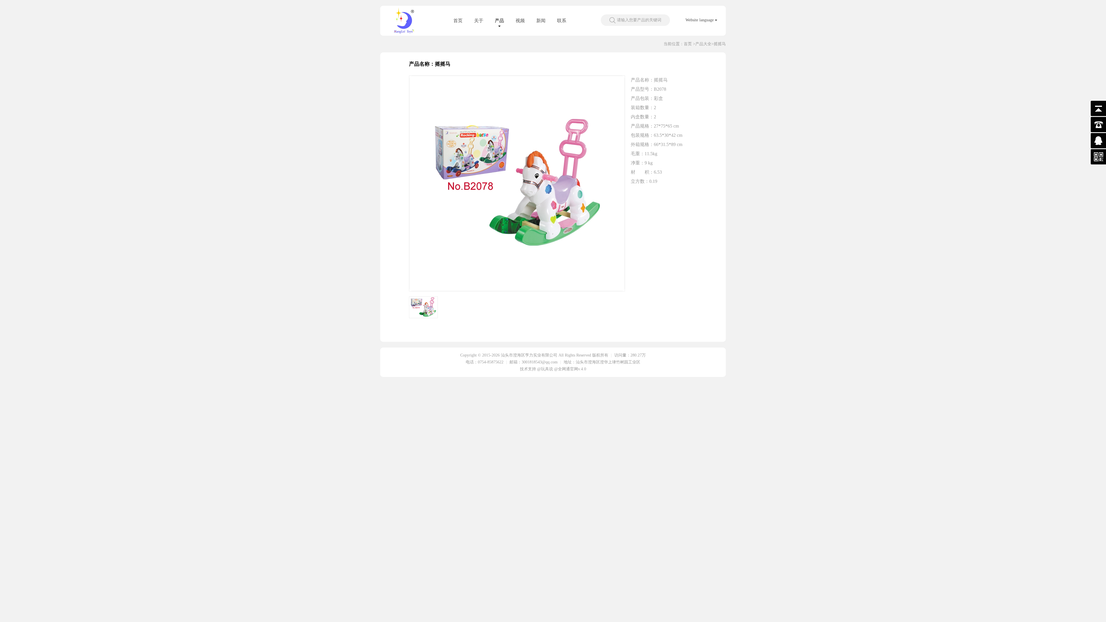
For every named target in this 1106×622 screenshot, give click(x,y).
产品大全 (703, 44)
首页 (458, 20)
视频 (520, 20)
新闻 (541, 20)
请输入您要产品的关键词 (639, 20)
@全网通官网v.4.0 (570, 369)
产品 (499, 20)
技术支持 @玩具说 (536, 369)
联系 (561, 20)
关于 (478, 20)
